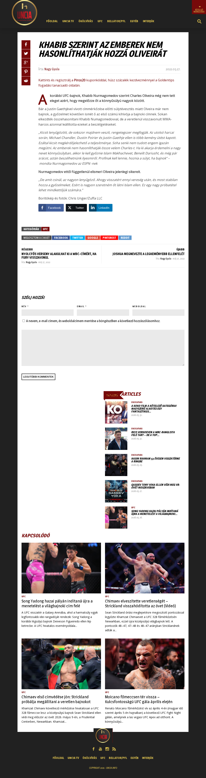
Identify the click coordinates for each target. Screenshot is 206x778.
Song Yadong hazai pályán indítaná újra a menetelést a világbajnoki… (154, 512)
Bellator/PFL (116, 21)
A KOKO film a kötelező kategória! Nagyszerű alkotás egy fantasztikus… (153, 408)
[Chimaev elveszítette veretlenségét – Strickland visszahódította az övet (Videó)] (144, 568)
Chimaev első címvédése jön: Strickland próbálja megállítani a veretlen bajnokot (56, 699)
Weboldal (139, 306)
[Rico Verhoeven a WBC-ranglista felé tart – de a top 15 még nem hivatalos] (116, 439)
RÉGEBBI (27, 249)
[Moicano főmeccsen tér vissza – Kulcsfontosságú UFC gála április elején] (144, 664)
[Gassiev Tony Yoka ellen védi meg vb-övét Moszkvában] (116, 491)
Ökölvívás (85, 21)
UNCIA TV (68, 21)
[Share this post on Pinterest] (26, 71)
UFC (100, 21)
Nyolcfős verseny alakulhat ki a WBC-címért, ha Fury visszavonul (59, 255)
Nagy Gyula (51, 69)
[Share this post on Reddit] (26, 80)
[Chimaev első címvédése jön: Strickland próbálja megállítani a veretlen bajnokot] (61, 664)
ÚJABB (180, 249)
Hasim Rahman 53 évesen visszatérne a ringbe (155, 460)
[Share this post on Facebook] (26, 44)
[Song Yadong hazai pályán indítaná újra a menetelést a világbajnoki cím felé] (116, 517)
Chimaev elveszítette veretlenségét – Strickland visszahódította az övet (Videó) (140, 603)
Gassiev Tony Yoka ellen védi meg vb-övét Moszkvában (155, 486)
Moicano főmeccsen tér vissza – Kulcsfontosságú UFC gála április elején (138, 699)
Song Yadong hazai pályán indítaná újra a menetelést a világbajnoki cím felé (57, 603)
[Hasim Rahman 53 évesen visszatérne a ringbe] (116, 465)
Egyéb (134, 21)
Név (24, 306)
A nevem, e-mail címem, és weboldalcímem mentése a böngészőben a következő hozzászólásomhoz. (93, 321)
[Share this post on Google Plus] (26, 62)
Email (80, 306)
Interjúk (148, 21)
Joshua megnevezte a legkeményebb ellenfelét (148, 254)
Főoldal (52, 21)
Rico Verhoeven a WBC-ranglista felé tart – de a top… (153, 433)
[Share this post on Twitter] (26, 53)
